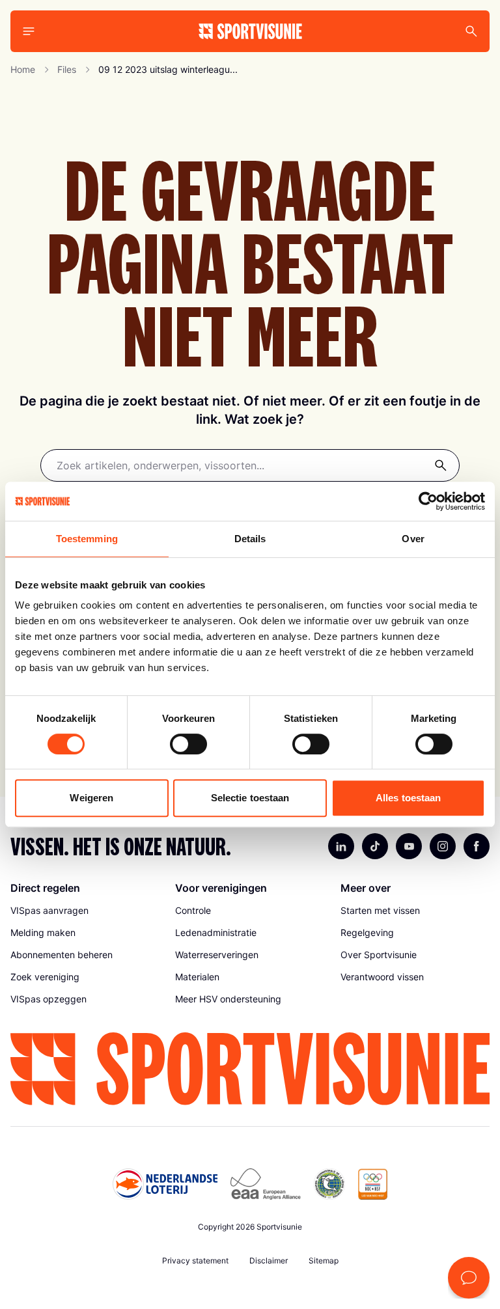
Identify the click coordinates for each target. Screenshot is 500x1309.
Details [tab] (250, 538)
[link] (85, 910)
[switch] (188, 744)
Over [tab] (413, 538)
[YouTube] (409, 846)
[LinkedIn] (341, 846)
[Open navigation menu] (28, 31)
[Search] (471, 31)
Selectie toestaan (250, 797)
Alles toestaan (408, 797)
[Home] (250, 31)
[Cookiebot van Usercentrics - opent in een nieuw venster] (428, 501)
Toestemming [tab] (87, 538)
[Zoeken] (441, 465)
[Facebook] (477, 846)
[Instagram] (443, 846)
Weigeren (91, 797)
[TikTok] (375, 846)
